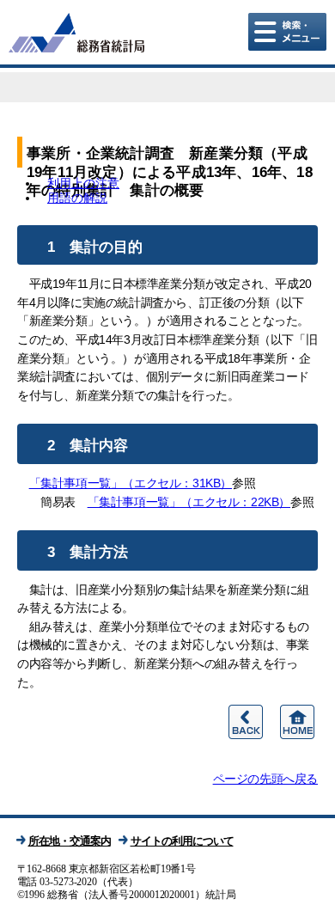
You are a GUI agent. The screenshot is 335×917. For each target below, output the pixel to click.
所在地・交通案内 (69, 840)
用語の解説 (77, 198)
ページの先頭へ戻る (265, 779)
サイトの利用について (182, 840)
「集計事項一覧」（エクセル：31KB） (130, 483)
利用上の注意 (83, 183)
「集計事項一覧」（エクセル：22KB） (189, 502)
